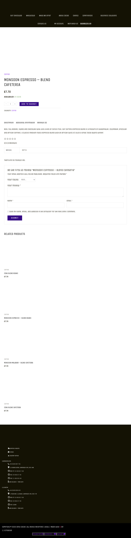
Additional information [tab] (25, 123)
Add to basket (29, 104)
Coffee (7, 74)
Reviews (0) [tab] (42, 123)
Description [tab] (9, 123)
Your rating (13, 179)
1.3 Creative (7, 530)
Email (69, 201)
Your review (14, 185)
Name (10, 201)
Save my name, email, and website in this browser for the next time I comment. (42, 211)
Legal (46, 527)
